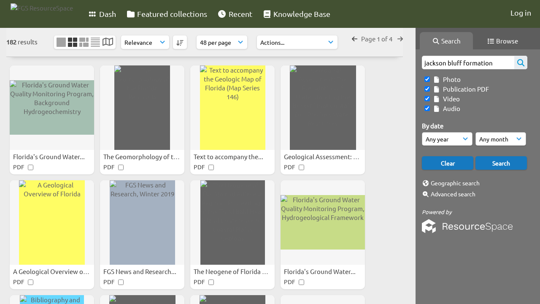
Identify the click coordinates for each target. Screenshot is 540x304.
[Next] (400, 39)
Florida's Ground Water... (49, 156)
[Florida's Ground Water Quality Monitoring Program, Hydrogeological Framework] (323, 222)
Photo (450, 79)
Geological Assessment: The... (327, 156)
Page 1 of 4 (377, 39)
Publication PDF (464, 89)
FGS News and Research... (140, 271)
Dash (106, 13)
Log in (520, 12)
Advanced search (453, 194)
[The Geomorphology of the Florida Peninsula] (142, 107)
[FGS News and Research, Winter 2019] (142, 222)
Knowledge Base (301, 13)
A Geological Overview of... (52, 271)
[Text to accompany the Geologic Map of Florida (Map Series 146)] (232, 107)
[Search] (520, 62)
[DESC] (180, 42)
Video (450, 99)
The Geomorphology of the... (145, 156)
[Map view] (108, 42)
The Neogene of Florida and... (236, 271)
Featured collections (171, 13)
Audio (450, 108)
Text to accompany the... (229, 156)
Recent (239, 13)
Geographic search (455, 183)
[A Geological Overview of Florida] (52, 222)
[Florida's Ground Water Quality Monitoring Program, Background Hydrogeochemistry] (52, 107)
